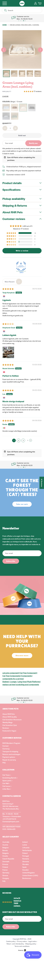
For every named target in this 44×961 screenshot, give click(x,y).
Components (26, 675)
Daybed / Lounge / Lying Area (14, 681)
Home (4, 25)
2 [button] (18, 440)
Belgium (5, 847)
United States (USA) (30, 875)
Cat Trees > (6, 775)
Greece (5, 875)
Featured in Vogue (9, 730)
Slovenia (25, 861)
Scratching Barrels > (10, 777)
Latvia (24, 844)
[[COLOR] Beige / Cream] (23, 107)
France (5, 870)
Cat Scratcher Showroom (12, 719)
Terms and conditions (22, 946)
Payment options (8, 757)
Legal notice (32, 941)
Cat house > (6, 786)
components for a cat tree (12, 678)
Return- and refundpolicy (15, 944)
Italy (4, 881)
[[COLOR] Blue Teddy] (6, 107)
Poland (25, 853)
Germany (5, 872)
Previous (3, 49)
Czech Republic (8, 858)
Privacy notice (22, 941)
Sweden (25, 870)
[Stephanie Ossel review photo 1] (8, 352)
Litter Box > (6, 789)
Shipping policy (30, 944)
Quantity (6, 123)
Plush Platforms (33, 681)
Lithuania (25, 847)
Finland (5, 867)
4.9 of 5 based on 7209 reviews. (17, 902)
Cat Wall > (6, 783)
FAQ (4, 762)
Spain (24, 867)
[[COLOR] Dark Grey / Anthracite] (31, 107)
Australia (5, 842)
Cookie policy (11, 941)
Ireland (25, 842)
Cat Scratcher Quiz (9, 725)
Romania (25, 858)
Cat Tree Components (11, 675)
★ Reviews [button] (42, 483)
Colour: (12, 101)
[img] (8, 289)
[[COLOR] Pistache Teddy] (14, 116)
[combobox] (12, 282)
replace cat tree (8, 684)
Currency (6, 748)
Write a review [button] (22, 250)
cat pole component (10, 673)
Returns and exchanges (11, 754)
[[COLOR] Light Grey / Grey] (6, 116)
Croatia (5, 856)
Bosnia (5, 850)
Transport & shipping (10, 751)
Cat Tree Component (28, 673)
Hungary (5, 878)
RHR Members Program (11, 743)
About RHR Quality (9, 717)
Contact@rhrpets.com (10, 821)
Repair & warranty (9, 760)
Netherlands (27, 850)
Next (40, 49)
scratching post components (27, 684)
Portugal (25, 856)
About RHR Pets (8, 714)
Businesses (26, 878)
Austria (5, 844)
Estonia (5, 864)
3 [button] (23, 440)
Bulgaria (5, 853)
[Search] (5, 10)
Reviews (5, 728)
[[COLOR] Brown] (14, 107)
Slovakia (25, 864)
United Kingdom (28, 872)
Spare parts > (7, 780)
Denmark (5, 861)
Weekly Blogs (7, 722)
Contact (5, 746)
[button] (28, 91)
